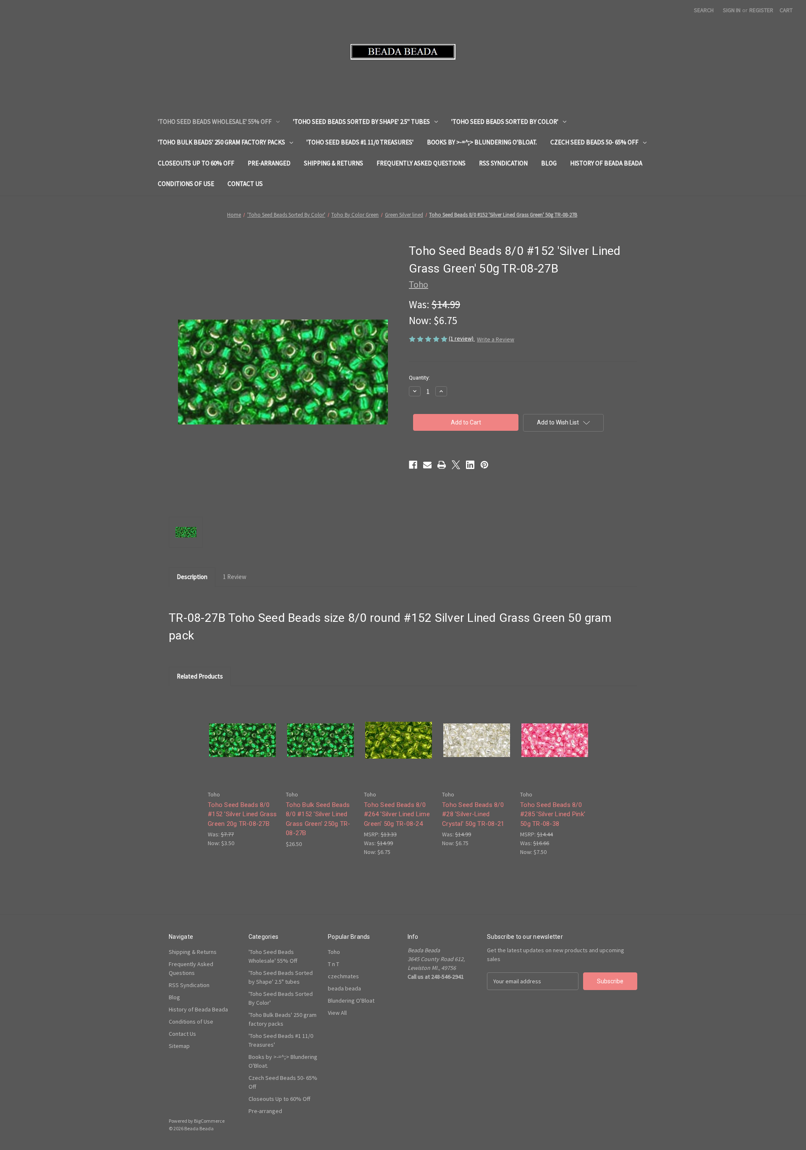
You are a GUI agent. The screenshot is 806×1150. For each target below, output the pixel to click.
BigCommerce (209, 1121)
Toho (334, 952)
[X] (456, 465)
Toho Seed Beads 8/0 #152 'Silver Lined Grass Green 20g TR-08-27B (242, 814)
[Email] (427, 465)
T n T (333, 964)
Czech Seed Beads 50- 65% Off (594, 142)
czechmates (343, 976)
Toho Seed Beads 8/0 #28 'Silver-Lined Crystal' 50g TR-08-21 (473, 814)
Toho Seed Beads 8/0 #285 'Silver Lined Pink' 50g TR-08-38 (552, 814)
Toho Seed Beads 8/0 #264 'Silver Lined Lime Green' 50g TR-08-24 (397, 814)
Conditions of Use (186, 184)
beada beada (344, 988)
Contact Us (245, 184)
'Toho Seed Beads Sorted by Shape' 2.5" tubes (361, 122)
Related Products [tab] (200, 676)
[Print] (441, 465)
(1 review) (462, 338)
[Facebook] (413, 465)
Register (761, 10)
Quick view (242, 733)
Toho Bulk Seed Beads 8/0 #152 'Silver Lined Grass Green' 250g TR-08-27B (318, 819)
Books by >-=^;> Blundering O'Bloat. (482, 142)
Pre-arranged (269, 163)
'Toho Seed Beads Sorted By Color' (504, 122)
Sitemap (179, 1046)
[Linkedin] (470, 465)
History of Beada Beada (606, 163)
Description (192, 577)
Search (704, 10)
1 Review (234, 577)
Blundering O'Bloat (351, 1000)
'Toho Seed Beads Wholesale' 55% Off (215, 122)
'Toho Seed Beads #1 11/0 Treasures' (359, 142)
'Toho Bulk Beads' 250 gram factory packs (221, 142)
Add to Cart (242, 747)
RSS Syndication (503, 163)
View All (337, 1012)
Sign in (732, 10)
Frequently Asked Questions (421, 163)
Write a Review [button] (495, 339)
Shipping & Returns (333, 163)
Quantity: (419, 378)
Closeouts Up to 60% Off (196, 163)
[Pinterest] (484, 465)
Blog (549, 163)
